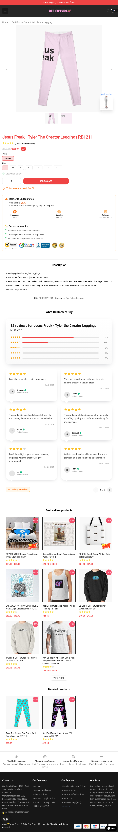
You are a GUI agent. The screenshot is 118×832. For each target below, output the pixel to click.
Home (5, 22)
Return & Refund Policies (73, 794)
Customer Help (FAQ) (71, 802)
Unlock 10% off (5, 819)
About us (37, 786)
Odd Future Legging (42, 22)
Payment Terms (69, 790)
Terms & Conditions (42, 790)
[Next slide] (111, 69)
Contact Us (67, 798)
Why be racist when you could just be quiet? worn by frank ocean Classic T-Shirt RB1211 (58, 661)
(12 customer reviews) (25, 143)
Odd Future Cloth (20, 22)
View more (59, 678)
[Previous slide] (7, 69)
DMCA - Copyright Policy (44, 798)
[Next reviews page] (109, 490)
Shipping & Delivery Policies (74, 786)
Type (4, 154)
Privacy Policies (40, 794)
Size (4, 163)
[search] (108, 11)
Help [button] (113, 828)
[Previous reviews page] (95, 490)
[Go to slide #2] (66, 118)
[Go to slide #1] (51, 118)
